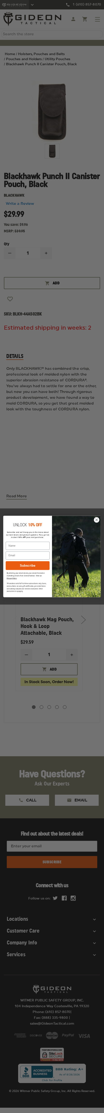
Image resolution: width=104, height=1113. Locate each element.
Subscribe (28, 565)
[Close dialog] (97, 520)
